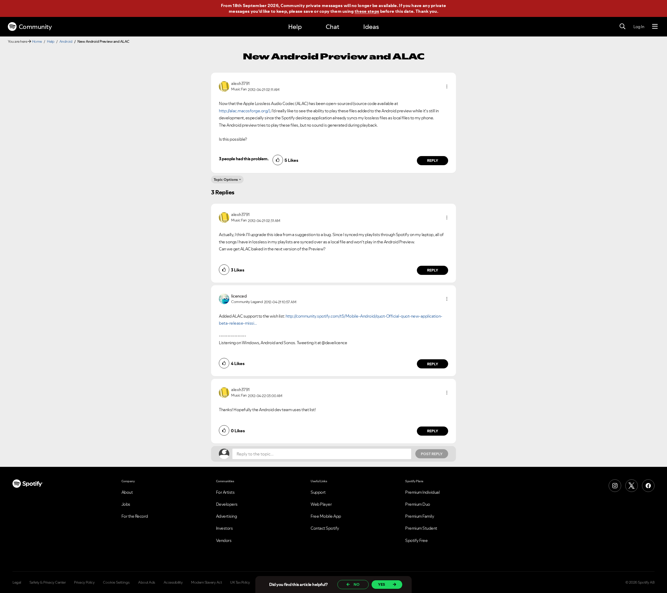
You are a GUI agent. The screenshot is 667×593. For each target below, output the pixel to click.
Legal (17, 582)
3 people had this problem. (243, 159)
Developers (227, 504)
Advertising (226, 516)
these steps (367, 11)
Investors (224, 528)
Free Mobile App (326, 516)
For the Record (134, 516)
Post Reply (432, 453)
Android (65, 41)
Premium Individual (422, 492)
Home (37, 41)
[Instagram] (615, 485)
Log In (638, 26)
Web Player (321, 504)
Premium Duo (417, 504)
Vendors (224, 540)
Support (318, 492)
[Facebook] (648, 485)
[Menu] (655, 26)
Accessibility (173, 582)
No (357, 584)
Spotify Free (416, 540)
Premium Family (419, 516)
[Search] (622, 26)
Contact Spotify (325, 528)
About (127, 492)
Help (295, 26)
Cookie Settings (116, 582)
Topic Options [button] (226, 179)
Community (35, 26)
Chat (332, 26)
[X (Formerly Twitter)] (631, 485)
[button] (447, 86)
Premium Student (421, 528)
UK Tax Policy (240, 582)
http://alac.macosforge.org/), (245, 111)
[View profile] (224, 86)
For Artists (225, 492)
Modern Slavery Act (206, 582)
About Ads (146, 582)
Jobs (125, 504)
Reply (432, 160)
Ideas (371, 26)
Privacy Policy (84, 582)
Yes (381, 584)
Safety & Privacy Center (47, 582)
